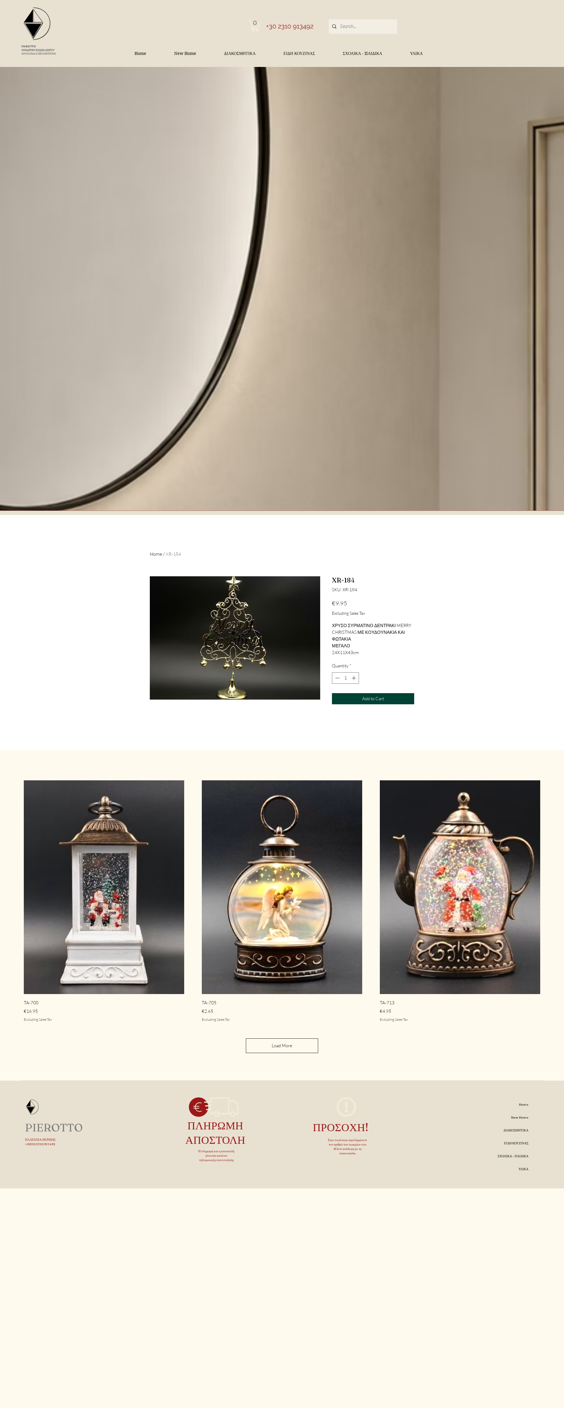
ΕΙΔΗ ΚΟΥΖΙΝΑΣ (516, 1143)
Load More (282, 1045)
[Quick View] (104, 887)
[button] (255, 26)
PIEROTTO (28, 46)
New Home (519, 1117)
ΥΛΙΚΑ (523, 1169)
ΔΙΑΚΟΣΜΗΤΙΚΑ (515, 1130)
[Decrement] (337, 678)
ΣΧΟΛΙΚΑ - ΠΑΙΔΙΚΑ (513, 1156)
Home (156, 554)
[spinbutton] (345, 678)
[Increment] (354, 678)
